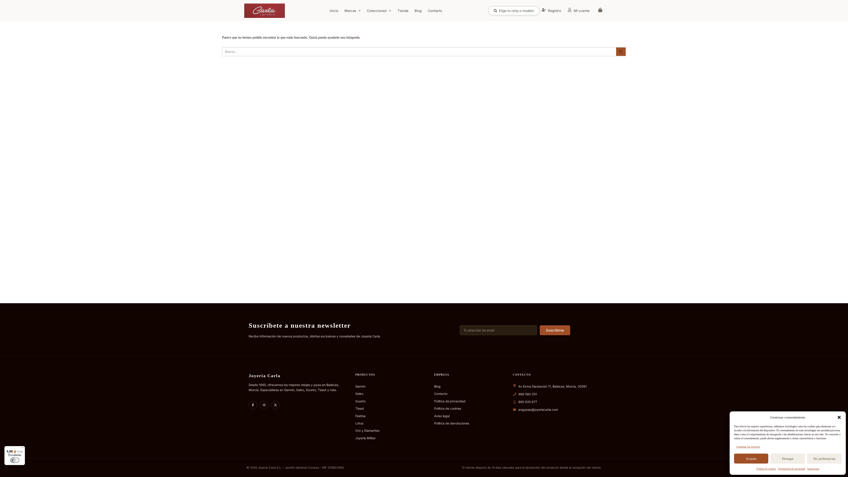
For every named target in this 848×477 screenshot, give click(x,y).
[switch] (14, 460)
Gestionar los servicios (748, 446)
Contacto (435, 11)
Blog (418, 11)
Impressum (813, 468)
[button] (839, 417)
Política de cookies (766, 468)
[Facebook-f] (253, 405)
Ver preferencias (824, 458)
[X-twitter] (275, 405)
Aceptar (751, 458)
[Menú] (22, 448)
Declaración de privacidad (791, 468)
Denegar (788, 458)
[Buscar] (621, 51)
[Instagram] (264, 405)
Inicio (334, 11)
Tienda (403, 11)
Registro (554, 11)
